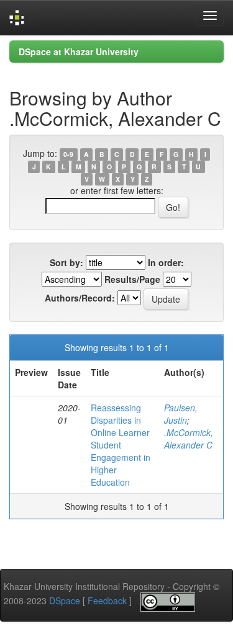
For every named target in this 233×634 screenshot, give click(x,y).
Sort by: (66, 262)
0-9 (68, 154)
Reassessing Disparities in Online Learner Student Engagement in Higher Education (120, 444)
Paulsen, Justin (181, 413)
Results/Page (132, 279)
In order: (166, 262)
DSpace (64, 600)
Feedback (107, 600)
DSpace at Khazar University (79, 51)
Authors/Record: (80, 298)
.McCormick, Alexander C (188, 438)
